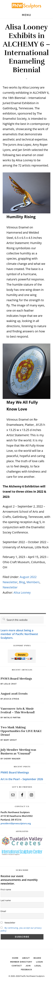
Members (33, 582)
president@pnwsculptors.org (16, 823)
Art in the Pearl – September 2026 (22, 779)
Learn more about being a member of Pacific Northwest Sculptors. (19, 634)
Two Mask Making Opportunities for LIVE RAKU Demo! (21, 731)
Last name (6, 900)
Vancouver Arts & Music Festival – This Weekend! (18, 710)
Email (3, 911)
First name (6, 889)
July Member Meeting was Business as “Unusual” (18, 751)
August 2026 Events (14, 693)
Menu (26, 15)
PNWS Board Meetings (16, 678)
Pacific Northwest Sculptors (26, 5)
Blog (22, 582)
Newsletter (10, 587)
